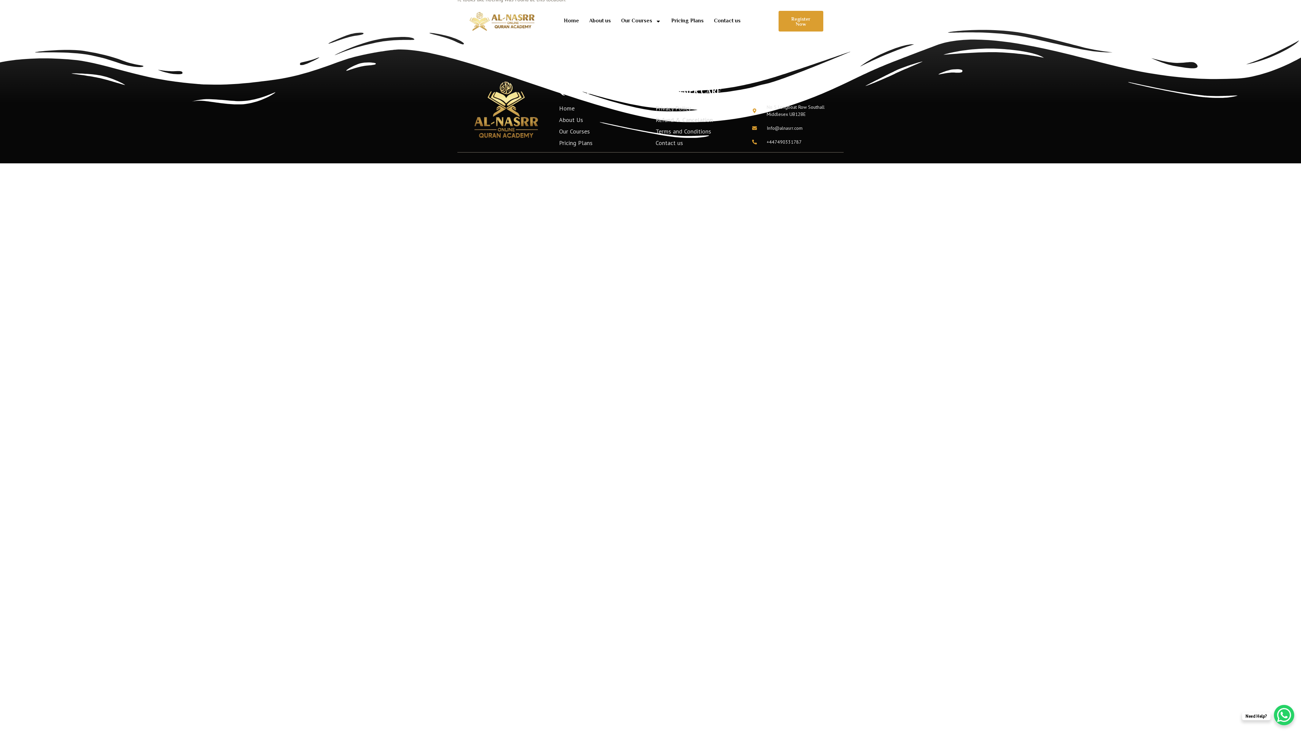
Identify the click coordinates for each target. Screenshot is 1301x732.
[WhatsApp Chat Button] (1284, 715)
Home (571, 21)
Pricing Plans (687, 21)
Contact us (727, 21)
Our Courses (636, 21)
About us (600, 21)
